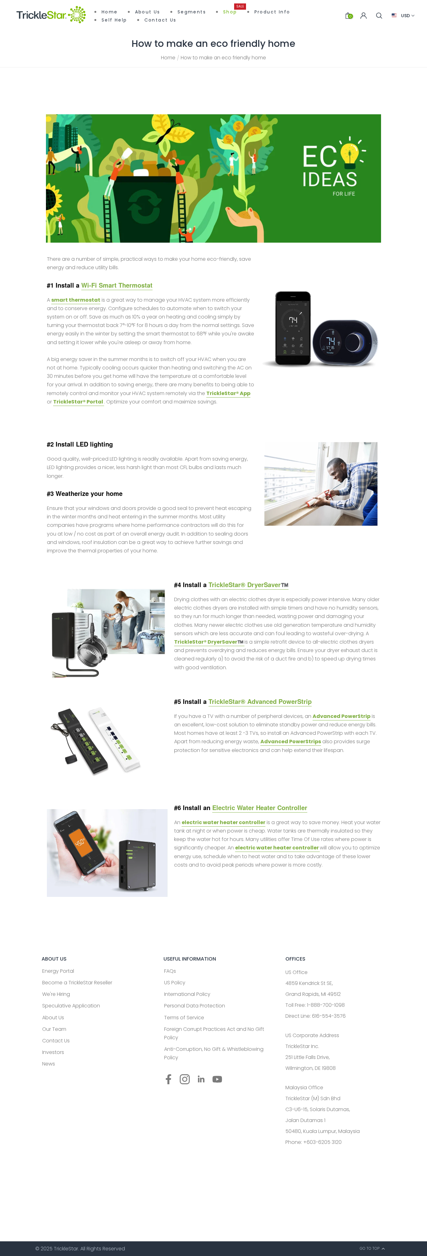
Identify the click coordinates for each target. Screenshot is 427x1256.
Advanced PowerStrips (290, 741)
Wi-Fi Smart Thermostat (117, 284)
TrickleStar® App (228, 393)
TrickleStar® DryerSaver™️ (248, 584)
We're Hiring (56, 994)
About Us (53, 1017)
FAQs (170, 971)
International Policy (187, 994)
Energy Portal (58, 971)
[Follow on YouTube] (217, 1079)
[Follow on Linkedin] (201, 1079)
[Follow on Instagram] (185, 1079)
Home (168, 58)
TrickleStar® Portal (78, 401)
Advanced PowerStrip (341, 716)
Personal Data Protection (194, 1005)
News (48, 1063)
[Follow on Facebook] (168, 1079)
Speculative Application (71, 1005)
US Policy (174, 982)
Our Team (54, 1029)
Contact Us (56, 1040)
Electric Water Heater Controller (259, 807)
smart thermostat (75, 300)
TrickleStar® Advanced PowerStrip (260, 701)
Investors (53, 1052)
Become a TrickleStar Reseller (77, 982)
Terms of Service (184, 1017)
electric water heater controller (223, 822)
